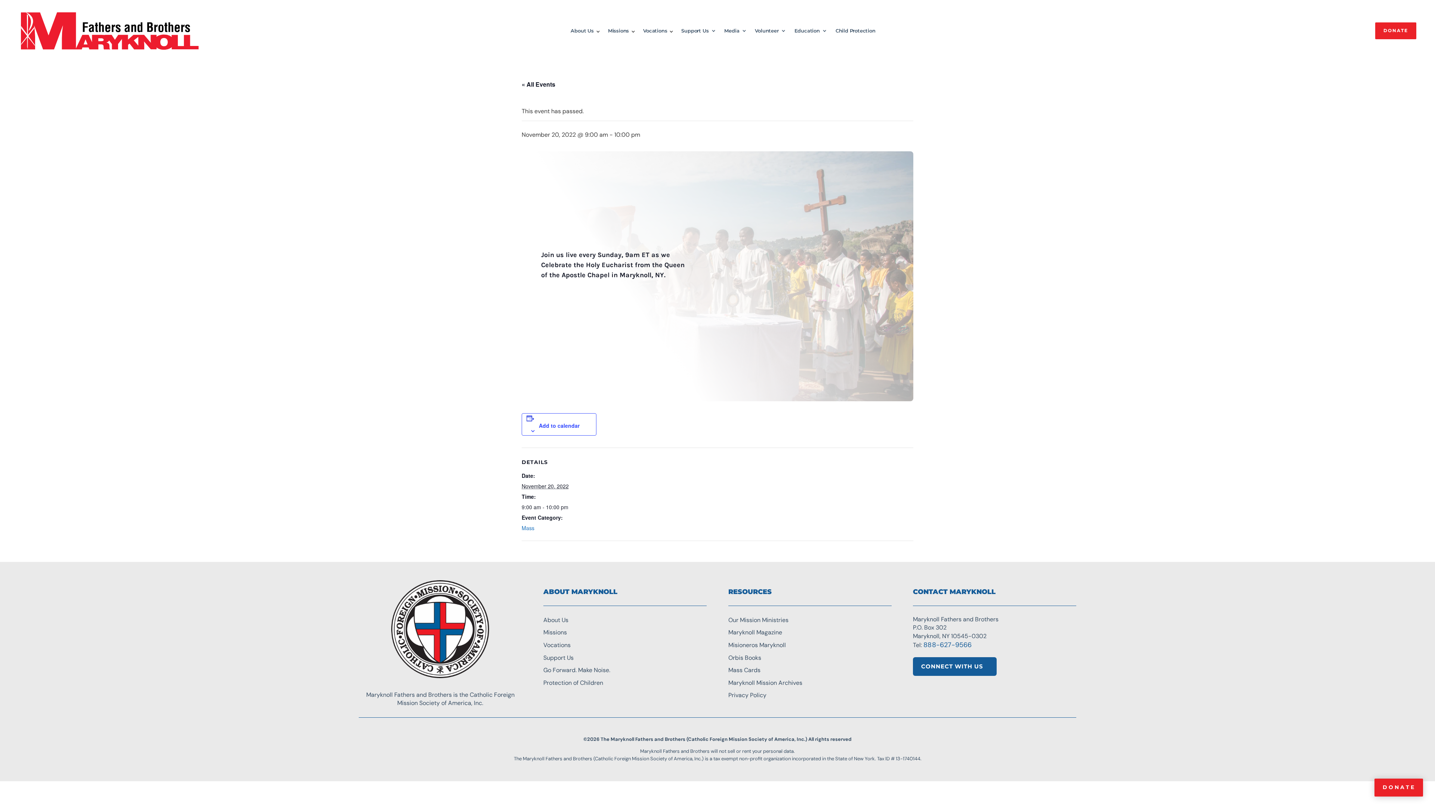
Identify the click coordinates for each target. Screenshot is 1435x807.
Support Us (695, 31)
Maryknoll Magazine (755, 632)
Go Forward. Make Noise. (576, 670)
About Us (582, 31)
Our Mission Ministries (758, 620)
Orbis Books (744, 658)
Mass (528, 528)
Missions (618, 31)
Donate (1399, 787)
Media (731, 31)
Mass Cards (744, 670)
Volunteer (766, 31)
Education (807, 31)
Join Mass (558, 296)
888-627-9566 (947, 644)
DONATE (1395, 30)
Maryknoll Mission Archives (765, 683)
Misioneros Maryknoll (757, 645)
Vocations (655, 31)
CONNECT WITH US (952, 666)
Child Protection (856, 31)
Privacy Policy (747, 695)
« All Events (538, 84)
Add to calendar (559, 425)
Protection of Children (573, 683)
